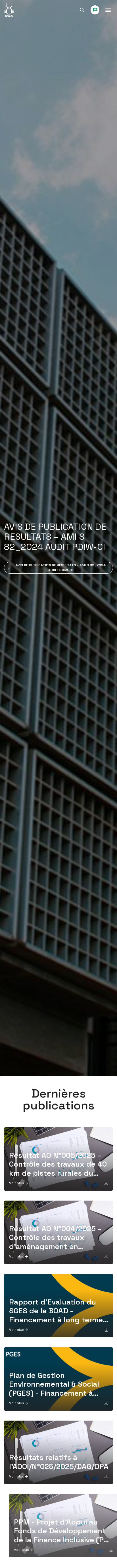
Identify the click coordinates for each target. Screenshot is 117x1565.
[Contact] (95, 9)
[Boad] (9, 10)
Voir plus (16, 1183)
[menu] (108, 10)
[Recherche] (82, 9)
